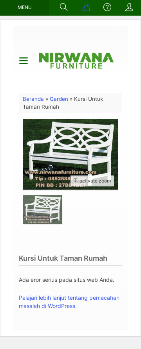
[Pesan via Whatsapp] (86, 8)
